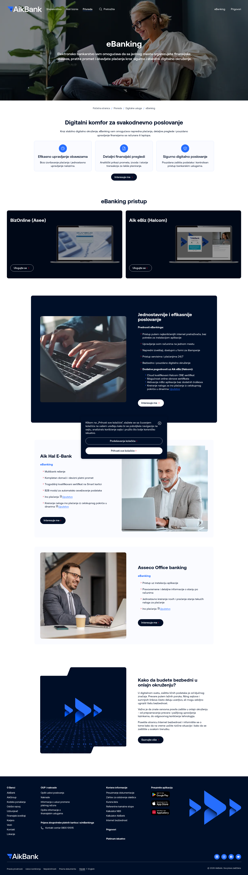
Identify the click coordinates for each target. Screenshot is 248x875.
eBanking (219, 9)
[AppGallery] (160, 814)
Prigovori (236, 9)
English (91, 869)
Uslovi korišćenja (33, 869)
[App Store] (160, 805)
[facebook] (231, 856)
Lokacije (11, 834)
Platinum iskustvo (115, 838)
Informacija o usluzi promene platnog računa (55, 804)
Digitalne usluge (134, 108)
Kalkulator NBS (113, 811)
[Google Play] (160, 796)
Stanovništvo (53, 9)
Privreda (87, 9)
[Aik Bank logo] (24, 8)
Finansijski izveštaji (16, 815)
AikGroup (12, 797)
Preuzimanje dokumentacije (120, 792)
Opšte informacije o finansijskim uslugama (52, 812)
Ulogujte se (20, 267)
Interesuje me (123, 177)
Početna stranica (101, 108)
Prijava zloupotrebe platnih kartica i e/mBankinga (67, 822)
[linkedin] (217, 856)
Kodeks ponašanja (16, 802)
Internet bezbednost (116, 820)
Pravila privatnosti (15, 869)
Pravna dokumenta (67, 869)
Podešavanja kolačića (122, 440)
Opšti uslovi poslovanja (52, 792)
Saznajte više (149, 739)
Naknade (45, 797)
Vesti (9, 825)
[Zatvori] (160, 423)
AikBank (11, 792)
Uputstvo (174, 388)
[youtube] (238, 856)
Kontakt (11, 829)
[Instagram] (224, 856)
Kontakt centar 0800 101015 (59, 827)
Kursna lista (112, 802)
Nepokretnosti (49, 869)
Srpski (82, 869)
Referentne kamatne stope (120, 806)
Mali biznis (72, 9)
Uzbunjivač (12, 811)
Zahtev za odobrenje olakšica (121, 797)
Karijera (10, 820)
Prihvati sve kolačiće (123, 450)
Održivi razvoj (13, 806)
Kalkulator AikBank (115, 815)
